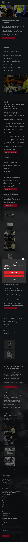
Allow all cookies (14, 272)
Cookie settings (14, 279)
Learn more (6, 268)
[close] (23, 258)
